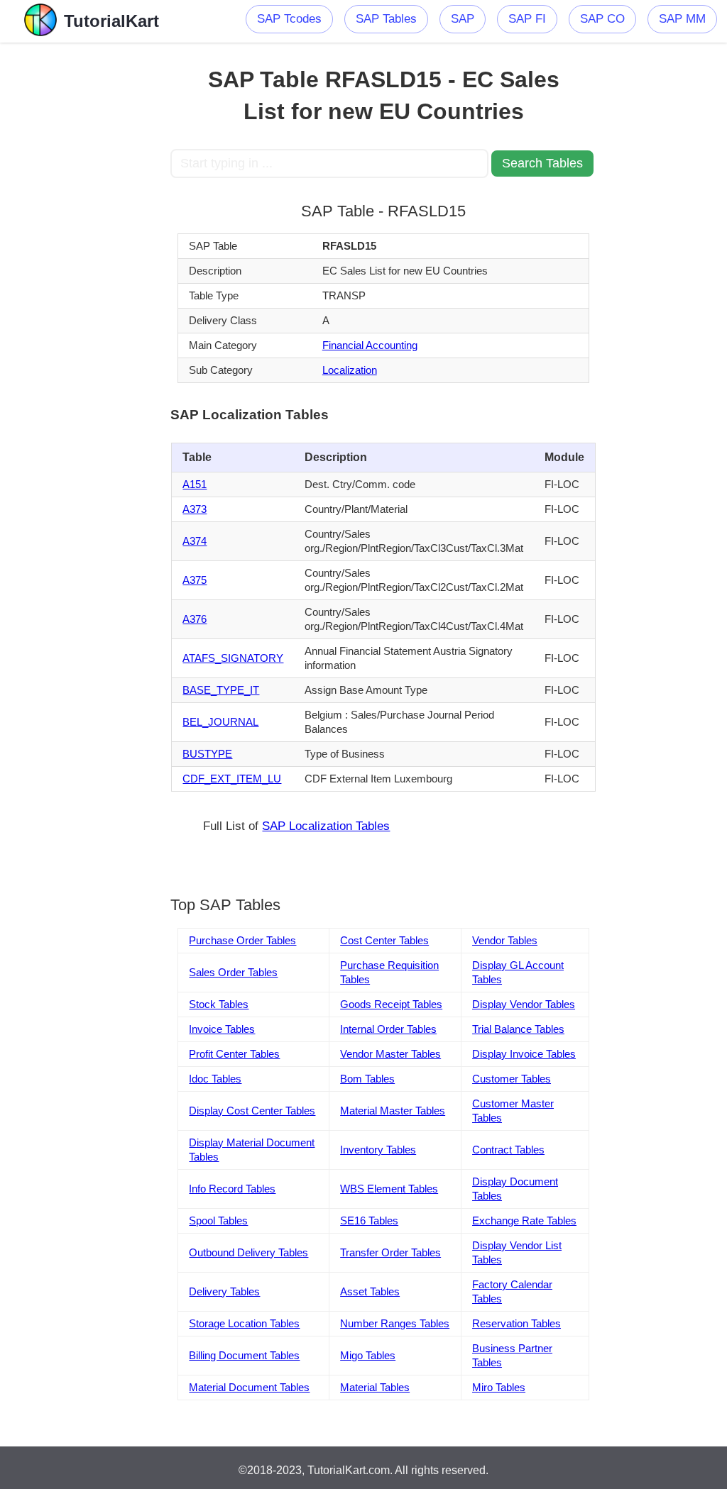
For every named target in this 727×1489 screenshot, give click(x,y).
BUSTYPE (207, 754)
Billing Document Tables (244, 1355)
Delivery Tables (224, 1291)
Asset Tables (370, 1291)
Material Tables (375, 1387)
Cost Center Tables (384, 940)
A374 (194, 541)
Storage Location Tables (244, 1323)
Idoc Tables (215, 1079)
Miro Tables (498, 1387)
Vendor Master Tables (390, 1054)
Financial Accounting (369, 345)
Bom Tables (367, 1079)
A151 (194, 484)
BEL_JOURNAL (220, 722)
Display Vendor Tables (523, 1004)
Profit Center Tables (234, 1054)
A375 (194, 580)
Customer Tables (511, 1079)
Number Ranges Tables (394, 1323)
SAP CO (602, 19)
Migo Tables (367, 1355)
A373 (194, 509)
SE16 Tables (369, 1220)
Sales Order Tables (233, 972)
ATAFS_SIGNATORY (232, 658)
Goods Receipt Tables (391, 1004)
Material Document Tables (249, 1387)
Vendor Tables (504, 940)
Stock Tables (218, 1004)
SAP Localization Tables (326, 826)
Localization (349, 370)
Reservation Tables (516, 1323)
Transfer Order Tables (390, 1252)
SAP (462, 19)
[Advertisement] (85, 255)
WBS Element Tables (389, 1189)
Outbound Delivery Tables (248, 1252)
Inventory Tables (378, 1150)
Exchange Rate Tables (524, 1220)
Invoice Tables (222, 1029)
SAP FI (527, 19)
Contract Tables (508, 1150)
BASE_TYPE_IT (220, 690)
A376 (194, 619)
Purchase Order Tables (242, 940)
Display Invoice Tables (524, 1054)
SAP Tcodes (289, 19)
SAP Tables (386, 19)
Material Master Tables (392, 1111)
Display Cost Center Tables (252, 1111)
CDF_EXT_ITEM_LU (231, 779)
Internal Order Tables (388, 1029)
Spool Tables (218, 1220)
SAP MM (682, 19)
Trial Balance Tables (518, 1029)
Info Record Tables (232, 1189)
